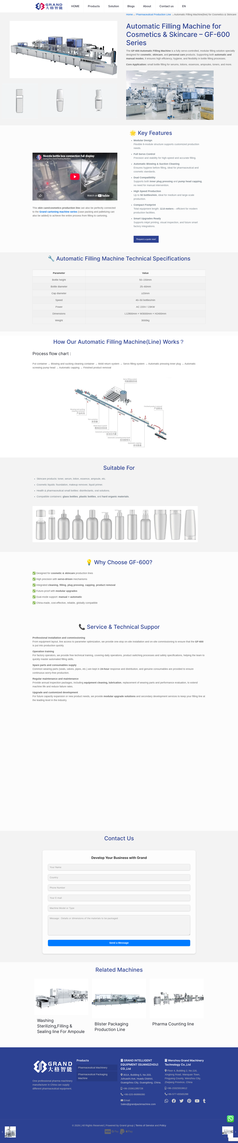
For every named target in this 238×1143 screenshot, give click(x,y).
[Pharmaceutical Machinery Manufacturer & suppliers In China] (49, 6)
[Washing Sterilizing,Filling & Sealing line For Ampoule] (230, 1131)
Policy (162, 1125)
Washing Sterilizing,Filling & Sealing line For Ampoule (61, 1026)
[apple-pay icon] (129, 1133)
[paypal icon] (122, 1133)
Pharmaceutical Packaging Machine (92, 1076)
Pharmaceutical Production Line (153, 14)
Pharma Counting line (173, 1023)
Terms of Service (145, 1125)
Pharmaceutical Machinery (92, 1067)
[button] (119, 740)
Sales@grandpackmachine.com (138, 1104)
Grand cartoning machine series (58, 211)
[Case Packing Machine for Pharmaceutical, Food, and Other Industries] (8, 1131)
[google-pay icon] (115, 1133)
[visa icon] (108, 1133)
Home (129, 14)
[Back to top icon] (225, 1137)
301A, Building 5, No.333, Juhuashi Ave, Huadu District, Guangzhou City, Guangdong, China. (141, 1078)
